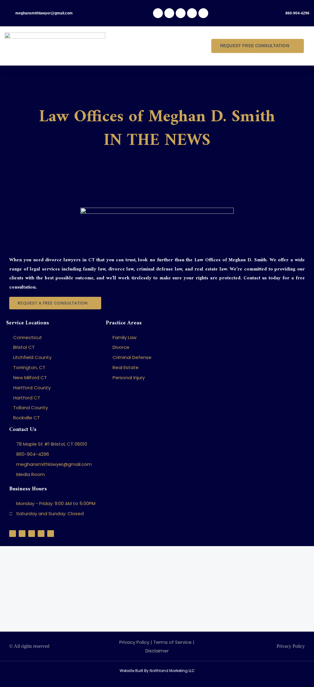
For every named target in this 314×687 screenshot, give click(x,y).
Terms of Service (172, 642)
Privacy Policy (134, 642)
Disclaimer (157, 650)
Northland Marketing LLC (172, 670)
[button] (160, 45)
